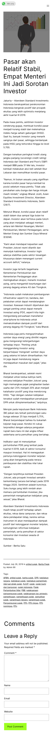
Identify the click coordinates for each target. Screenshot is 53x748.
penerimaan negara (19, 600)
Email (7, 698)
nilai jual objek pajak (12, 584)
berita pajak (27, 578)
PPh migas (33, 603)
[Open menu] (48, 5)
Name (7, 685)
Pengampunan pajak (12, 603)
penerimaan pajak (37, 600)
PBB (23, 590)
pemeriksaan (9, 596)
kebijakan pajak (18, 581)
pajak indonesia (25, 587)
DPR (36, 578)
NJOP (25, 584)
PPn (15, 606)
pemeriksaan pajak (25, 596)
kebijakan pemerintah (37, 581)
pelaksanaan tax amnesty (35, 593)
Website (8, 711)
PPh (25, 603)
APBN (6, 578)
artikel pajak (31, 564)
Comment (10, 653)
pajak (32, 584)
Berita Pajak (43, 564)
